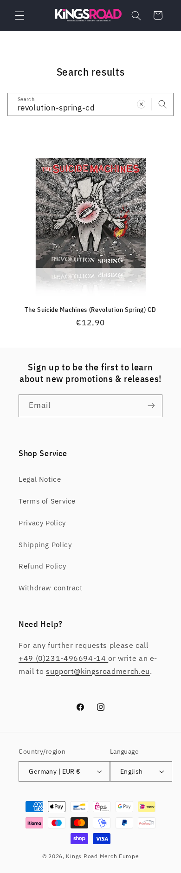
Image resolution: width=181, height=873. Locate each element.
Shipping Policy (45, 544)
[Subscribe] (151, 405)
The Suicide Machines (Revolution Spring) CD (90, 310)
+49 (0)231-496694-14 (63, 658)
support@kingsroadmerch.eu (98, 671)
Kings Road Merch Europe (102, 856)
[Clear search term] (141, 104)
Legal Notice (40, 479)
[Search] (162, 104)
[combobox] (91, 104)
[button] (19, 15)
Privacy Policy (42, 522)
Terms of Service (47, 501)
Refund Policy (42, 566)
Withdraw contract (51, 587)
